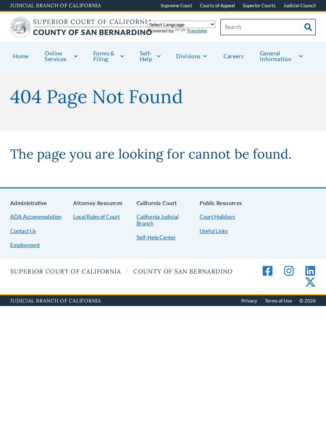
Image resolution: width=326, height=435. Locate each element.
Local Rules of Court (96, 216)
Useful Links (214, 231)
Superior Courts (259, 5)
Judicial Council (299, 5)
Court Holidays (217, 216)
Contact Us (23, 231)
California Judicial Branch (158, 220)
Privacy (249, 300)
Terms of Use (278, 300)
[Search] (308, 27)
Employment (25, 245)
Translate (197, 30)
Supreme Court (176, 5)
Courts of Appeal (217, 5)
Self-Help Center (156, 237)
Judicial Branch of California (55, 5)
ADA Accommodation (35, 216)
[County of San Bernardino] (81, 33)
